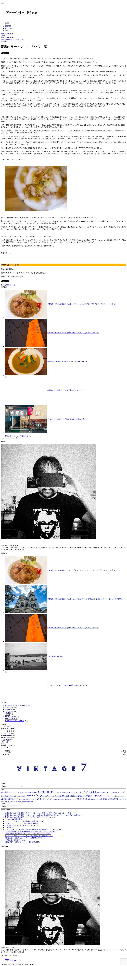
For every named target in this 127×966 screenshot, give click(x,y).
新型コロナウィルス (96, 799)
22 (8, 737)
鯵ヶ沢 (25, 801)
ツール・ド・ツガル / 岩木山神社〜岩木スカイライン (67, 685)
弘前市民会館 (86, 799)
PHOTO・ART (10, 717)
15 (8, 735)
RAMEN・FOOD (7, 34)
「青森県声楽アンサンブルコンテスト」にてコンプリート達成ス (28, 834)
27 (4, 740)
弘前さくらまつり (30, 799)
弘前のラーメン (10, 285)
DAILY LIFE (9, 707)
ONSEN (7, 715)
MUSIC (7, 713)
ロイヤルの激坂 (21, 796)
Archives (3, 746)
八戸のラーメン (49, 796)
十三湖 (72, 796)
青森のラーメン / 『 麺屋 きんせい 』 (19, 436)
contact (7, 30)
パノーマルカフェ (115, 792)
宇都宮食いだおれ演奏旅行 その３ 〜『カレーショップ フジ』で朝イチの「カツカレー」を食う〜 (82, 304)
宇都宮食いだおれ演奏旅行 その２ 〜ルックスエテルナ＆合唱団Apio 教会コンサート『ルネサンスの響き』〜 (86, 599)
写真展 (67, 796)
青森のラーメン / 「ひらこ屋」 (13, 39)
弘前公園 (78, 799)
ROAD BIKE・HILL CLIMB (14, 721)
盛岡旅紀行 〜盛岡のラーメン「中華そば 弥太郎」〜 (65, 390)
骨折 (21, 802)
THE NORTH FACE (30, 792)
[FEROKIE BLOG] (21, 20)
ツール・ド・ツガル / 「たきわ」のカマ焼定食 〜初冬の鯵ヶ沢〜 (29, 836)
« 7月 (2, 742)
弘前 (24, 799)
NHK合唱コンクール (9, 792)
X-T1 (41, 792)
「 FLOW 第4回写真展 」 (56, 656)
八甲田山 (58, 796)
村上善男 (104, 799)
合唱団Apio (82, 796)
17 (12, 735)
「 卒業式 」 (9, 827)
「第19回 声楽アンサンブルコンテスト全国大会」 (22, 825)
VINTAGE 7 (9, 28)
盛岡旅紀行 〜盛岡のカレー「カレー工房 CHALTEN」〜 (67, 361)
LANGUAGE (9, 711)
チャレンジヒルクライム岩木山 (81, 792)
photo (20, 792)
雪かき (17, 801)
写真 (63, 796)
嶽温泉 (21, 799)
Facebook (8, 25)
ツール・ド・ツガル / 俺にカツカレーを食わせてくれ (67, 419)
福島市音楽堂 (113, 799)
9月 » (7, 742)
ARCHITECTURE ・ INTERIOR (16, 706)
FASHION (8, 709)
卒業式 (75, 796)
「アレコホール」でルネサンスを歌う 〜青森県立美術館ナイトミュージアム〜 (33, 829)
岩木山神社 (13, 799)
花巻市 (120, 799)
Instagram (8, 26)
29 (8, 740)
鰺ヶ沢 (30, 801)
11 (13, 733)
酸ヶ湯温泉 (11, 801)
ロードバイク (33, 795)
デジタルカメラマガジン (103, 792)
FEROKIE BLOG (15, 964)
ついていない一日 (11, 438)
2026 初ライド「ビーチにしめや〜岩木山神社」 (21, 823)
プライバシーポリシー (13, 961)
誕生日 (124, 799)
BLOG (7, 23)
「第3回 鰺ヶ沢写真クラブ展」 (16, 840)
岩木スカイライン (119, 796)
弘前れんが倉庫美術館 (58, 799)
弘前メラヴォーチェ (69, 799)
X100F (49, 792)
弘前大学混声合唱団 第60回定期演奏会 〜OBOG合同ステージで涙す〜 (30, 832)
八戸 (44, 796)
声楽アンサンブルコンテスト (100, 796)
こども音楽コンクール (59, 792)
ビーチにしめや (11, 796)
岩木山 (4, 799)
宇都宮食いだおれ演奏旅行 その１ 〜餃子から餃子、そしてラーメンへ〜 (73, 333)
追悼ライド (4, 801)
